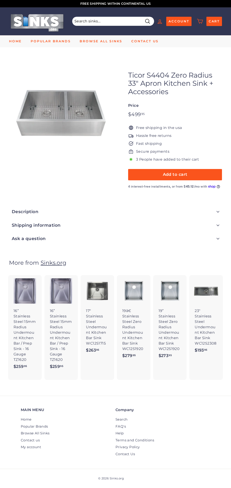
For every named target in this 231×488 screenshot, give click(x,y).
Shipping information (36, 225)
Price (133, 105)
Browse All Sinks (101, 41)
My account (31, 447)
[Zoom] (61, 111)
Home (15, 41)
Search (121, 419)
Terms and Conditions (135, 440)
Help (120, 433)
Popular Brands (51, 41)
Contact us (145, 41)
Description (25, 211)
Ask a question (29, 238)
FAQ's (121, 426)
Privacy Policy (128, 447)
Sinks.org (53, 262)
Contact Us (125, 454)
